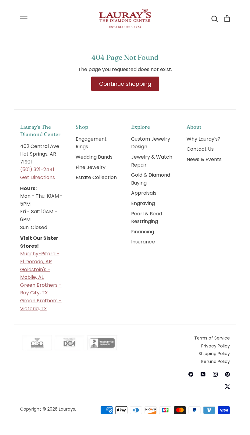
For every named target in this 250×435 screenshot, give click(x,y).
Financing (142, 231)
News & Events (204, 159)
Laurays (67, 409)
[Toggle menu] (23, 18)
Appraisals (143, 192)
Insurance (143, 241)
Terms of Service (212, 338)
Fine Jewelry (90, 167)
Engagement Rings (91, 142)
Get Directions (37, 177)
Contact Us (200, 149)
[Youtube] (203, 374)
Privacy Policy (215, 346)
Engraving (143, 203)
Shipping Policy (214, 354)
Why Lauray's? (203, 138)
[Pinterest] (227, 374)
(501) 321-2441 (37, 169)
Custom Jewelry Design (150, 142)
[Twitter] (227, 386)
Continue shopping (125, 84)
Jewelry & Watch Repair (151, 160)
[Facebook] (191, 374)
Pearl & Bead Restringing (146, 217)
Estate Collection (96, 177)
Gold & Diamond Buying (150, 178)
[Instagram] (215, 374)
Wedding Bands (94, 156)
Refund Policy (215, 361)
